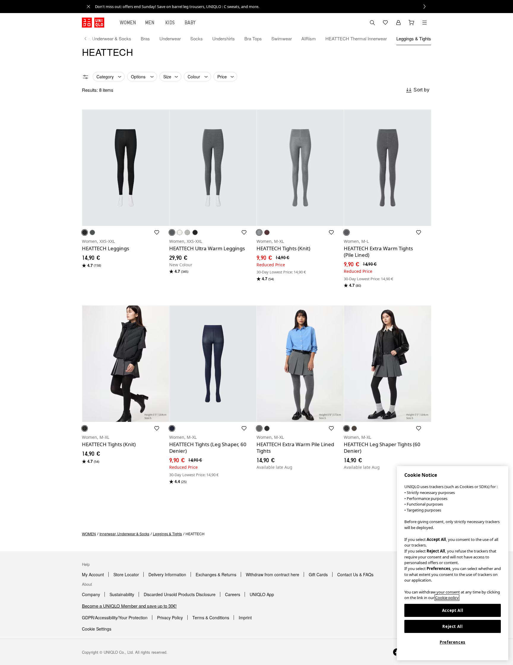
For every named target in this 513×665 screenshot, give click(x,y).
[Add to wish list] (156, 232)
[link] (263, 6)
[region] (452, 563)
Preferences (453, 642)
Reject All (452, 626)
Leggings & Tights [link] (167, 533)
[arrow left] (88, 38)
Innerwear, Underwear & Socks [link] (124, 533)
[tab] (128, 22)
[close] (88, 6)
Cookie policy (447, 597)
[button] (125, 168)
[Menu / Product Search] (424, 22)
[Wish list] (385, 22)
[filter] (85, 76)
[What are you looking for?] (372, 22)
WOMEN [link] (89, 533)
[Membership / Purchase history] (398, 22)
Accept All (452, 610)
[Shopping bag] (411, 22)
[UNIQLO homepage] (93, 22)
